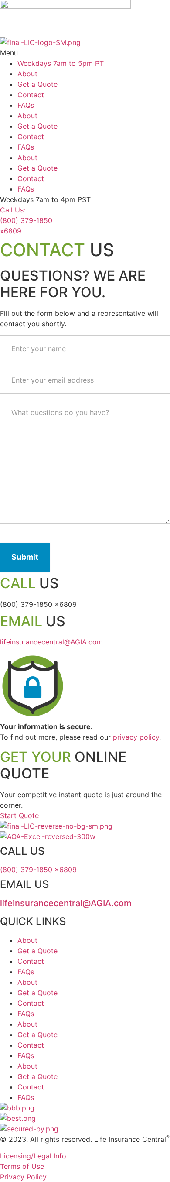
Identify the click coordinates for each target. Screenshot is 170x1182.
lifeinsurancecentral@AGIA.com (51, 641)
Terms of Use (22, 1166)
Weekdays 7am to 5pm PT (60, 63)
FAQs (25, 105)
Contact (30, 94)
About (27, 73)
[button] (85, 53)
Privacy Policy (23, 1176)
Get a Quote (37, 84)
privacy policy (136, 737)
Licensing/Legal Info (33, 1155)
